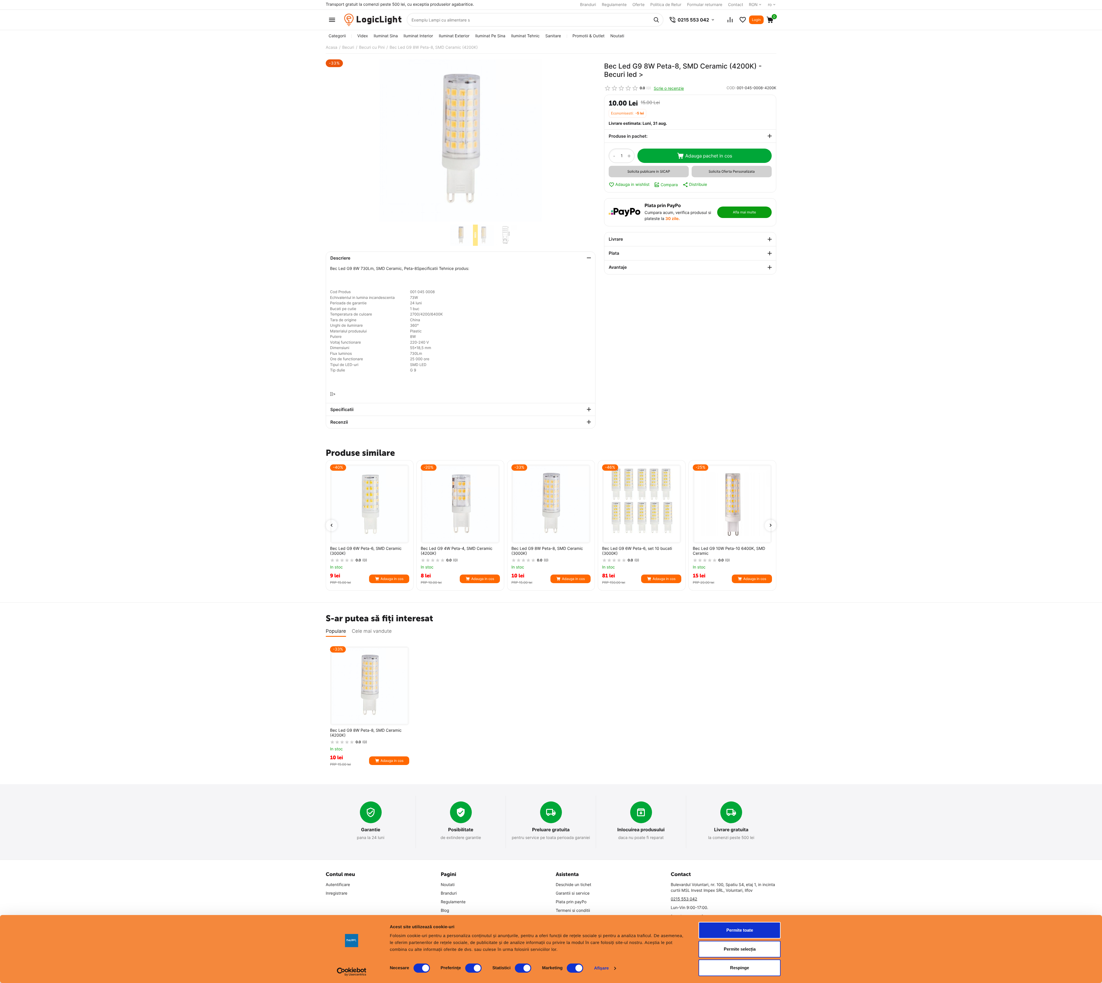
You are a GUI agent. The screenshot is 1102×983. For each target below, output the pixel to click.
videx (362, 36)
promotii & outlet (589, 36)
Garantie (370, 829)
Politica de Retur (665, 4)
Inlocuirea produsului (641, 829)
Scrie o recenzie (669, 88)
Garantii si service (573, 893)
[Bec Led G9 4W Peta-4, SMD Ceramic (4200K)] (460, 504)
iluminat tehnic (525, 36)
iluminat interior (418, 36)
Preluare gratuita (551, 829)
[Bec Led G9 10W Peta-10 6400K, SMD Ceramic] (732, 504)
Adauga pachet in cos (708, 156)
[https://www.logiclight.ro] (372, 19)
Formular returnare (704, 4)
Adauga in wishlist (632, 184)
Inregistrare (337, 893)
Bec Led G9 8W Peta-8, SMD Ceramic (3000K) (547, 551)
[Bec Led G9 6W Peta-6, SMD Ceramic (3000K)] (369, 504)
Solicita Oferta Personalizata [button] (731, 171)
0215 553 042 (684, 899)
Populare (336, 631)
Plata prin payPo (571, 902)
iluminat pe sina (490, 36)
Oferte (639, 4)
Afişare (601, 968)
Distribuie (698, 184)
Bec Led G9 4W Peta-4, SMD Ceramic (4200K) (456, 551)
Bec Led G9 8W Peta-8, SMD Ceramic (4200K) (365, 733)
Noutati (617, 36)
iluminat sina (386, 36)
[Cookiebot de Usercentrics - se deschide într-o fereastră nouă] (352, 972)
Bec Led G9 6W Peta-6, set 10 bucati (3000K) (637, 551)
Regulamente (614, 4)
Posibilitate (461, 829)
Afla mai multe (744, 212)
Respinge (739, 967)
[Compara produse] (730, 19)
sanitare (553, 36)
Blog (445, 910)
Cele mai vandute (372, 631)
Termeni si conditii (573, 910)
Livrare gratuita (731, 829)
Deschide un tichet (573, 884)
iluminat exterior (454, 36)
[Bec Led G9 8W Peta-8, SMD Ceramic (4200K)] (460, 140)
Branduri (588, 4)
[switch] (473, 968)
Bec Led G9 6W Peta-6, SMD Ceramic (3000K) (365, 551)
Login (756, 19)
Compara (669, 184)
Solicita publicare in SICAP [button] (648, 171)
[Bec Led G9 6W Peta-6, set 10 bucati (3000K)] (641, 504)
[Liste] (742, 19)
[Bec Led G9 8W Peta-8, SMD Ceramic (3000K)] (551, 504)
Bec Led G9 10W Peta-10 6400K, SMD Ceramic (729, 551)
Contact (735, 4)
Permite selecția (740, 949)
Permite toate (739, 930)
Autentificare (338, 884)
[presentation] (331, 525)
